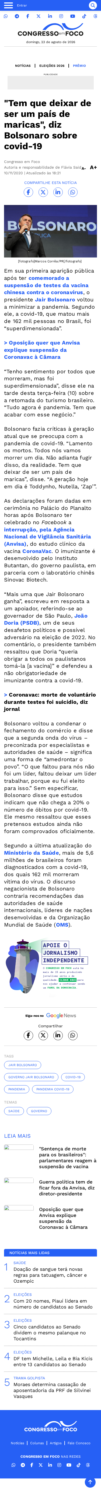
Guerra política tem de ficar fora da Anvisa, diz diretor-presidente (67, 1187)
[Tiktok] (84, 16)
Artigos (56, 1443)
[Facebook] (27, 16)
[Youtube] (72, 16)
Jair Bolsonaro (22, 1065)
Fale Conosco (79, 1443)
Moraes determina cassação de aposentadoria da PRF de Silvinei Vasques (52, 1390)
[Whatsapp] (6, 16)
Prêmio (79, 66)
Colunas (37, 1443)
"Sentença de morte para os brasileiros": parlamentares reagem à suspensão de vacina (67, 1157)
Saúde (14, 1111)
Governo (39, 1111)
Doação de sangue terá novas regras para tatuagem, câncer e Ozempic (50, 1275)
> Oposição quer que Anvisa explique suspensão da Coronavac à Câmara (42, 349)
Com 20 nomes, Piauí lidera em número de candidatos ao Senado (53, 1304)
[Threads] (95, 16)
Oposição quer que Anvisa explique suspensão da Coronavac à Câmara (63, 1218)
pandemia (16, 1089)
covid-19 (73, 1077)
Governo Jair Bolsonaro (31, 1077)
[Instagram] (61, 16)
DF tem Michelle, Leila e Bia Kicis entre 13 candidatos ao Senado (52, 1361)
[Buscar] (93, 5)
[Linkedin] (50, 16)
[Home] (50, 29)
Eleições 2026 (51, 66)
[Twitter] (38, 16)
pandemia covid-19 (52, 1089)
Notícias (23, 66)
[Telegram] (17, 16)
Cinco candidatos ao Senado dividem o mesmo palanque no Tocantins (49, 1332)
